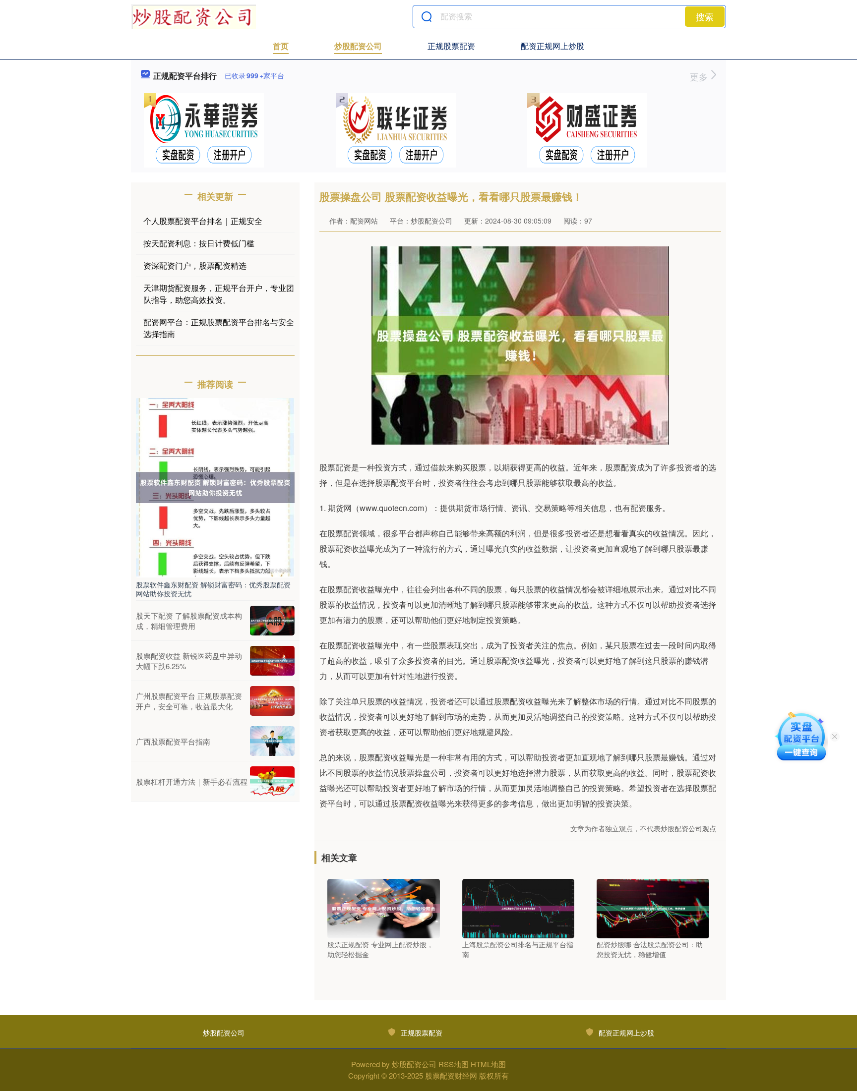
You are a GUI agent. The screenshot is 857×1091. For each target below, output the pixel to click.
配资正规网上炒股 (552, 46)
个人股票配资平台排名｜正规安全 (202, 221)
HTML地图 (488, 1064)
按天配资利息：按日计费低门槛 (198, 243)
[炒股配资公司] (193, 16)
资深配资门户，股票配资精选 (194, 265)
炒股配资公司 (358, 46)
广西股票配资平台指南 (173, 741)
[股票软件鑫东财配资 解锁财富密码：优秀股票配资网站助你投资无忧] (215, 487)
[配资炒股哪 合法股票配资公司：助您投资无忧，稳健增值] (653, 908)
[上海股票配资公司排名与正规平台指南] (518, 908)
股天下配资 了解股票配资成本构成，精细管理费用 (189, 620)
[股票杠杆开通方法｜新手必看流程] (272, 781)
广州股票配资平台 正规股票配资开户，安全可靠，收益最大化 (189, 700)
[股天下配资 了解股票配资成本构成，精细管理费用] (272, 620)
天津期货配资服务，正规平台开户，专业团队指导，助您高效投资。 (218, 293)
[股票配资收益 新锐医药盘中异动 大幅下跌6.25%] (272, 661)
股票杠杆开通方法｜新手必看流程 (191, 781)
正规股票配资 (451, 46)
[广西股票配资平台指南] (272, 741)
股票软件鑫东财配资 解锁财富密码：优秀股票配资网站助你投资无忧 (213, 588)
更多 (700, 76)
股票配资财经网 (451, 1075)
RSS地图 (453, 1064)
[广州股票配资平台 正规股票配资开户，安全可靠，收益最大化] (272, 701)
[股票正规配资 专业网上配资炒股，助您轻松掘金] (383, 908)
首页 (281, 46)
